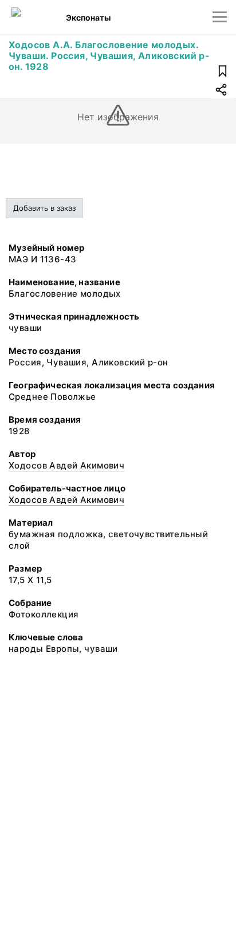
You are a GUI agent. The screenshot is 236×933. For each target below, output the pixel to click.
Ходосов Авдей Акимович (66, 465)
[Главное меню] (220, 17)
